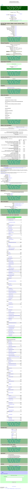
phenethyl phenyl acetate (11, 404)
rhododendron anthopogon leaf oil (12, 292)
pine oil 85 (10, 311)
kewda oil (10, 265)
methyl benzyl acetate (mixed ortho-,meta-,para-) (14, 356)
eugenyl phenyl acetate (11, 349)
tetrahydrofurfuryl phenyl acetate (12, 242)
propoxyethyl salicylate (11, 275)
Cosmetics (19, 37)
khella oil (10, 233)
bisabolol (10, 245)
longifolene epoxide (11, 331)
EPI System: (7, 174)
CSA (20, 88)
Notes (16, 9)
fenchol (9, 252)
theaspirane (10, 299)
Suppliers (8, 7)
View (9, 174)
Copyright (8, 488)
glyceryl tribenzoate (11, 289)
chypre (12, 429)
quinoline (10, 362)
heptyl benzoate (10, 285)
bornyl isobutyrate (11, 229)
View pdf (4, 171)
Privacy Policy (19, 488)
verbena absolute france (11, 249)
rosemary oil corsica (11, 295)
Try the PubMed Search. (16, 465)
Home (8, 37)
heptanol (10, 246)
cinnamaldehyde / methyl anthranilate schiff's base (14, 315)
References (8, 8)
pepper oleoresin (10, 411)
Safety (11, 7)
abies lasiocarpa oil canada (12, 325)
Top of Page (13, 486)
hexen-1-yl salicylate (11, 392)
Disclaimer (16, 488)
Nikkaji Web (12, 15)
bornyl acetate (10, 226)
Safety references (19, 7)
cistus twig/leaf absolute (11, 328)
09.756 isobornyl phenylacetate (18, 36)
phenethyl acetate (11, 272)
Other (11, 8)
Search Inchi (12, 193)
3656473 (9, 180)
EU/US (10, 37)
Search (18, 9)
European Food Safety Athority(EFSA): (5, 167)
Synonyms (10, 9)
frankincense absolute (11, 232)
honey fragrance (10, 302)
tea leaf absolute (10, 298)
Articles (13, 9)
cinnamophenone (11, 258)
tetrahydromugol (10, 334)
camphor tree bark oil (11, 239)
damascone (10, 259)
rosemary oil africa (11, 398)
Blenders (14, 8)
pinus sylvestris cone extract (12, 222)
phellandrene (10, 359)
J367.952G (15, 15)
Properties (12, 37)
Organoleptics (16, 37)
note (1, 214)
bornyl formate (10, 345)
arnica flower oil (10, 288)
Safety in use (14, 7)
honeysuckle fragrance (11, 262)
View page (2, 171)
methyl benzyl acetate (11, 269)
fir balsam (13, 433)
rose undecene (10, 276)
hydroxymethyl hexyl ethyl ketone (12, 352)
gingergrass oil (10, 318)
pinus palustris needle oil (11, 312)
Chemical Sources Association (10, 87)
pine (12, 436)
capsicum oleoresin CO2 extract (12, 346)
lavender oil (10, 395)
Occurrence (19, 8)
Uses (16, 8)
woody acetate (10, 335)
